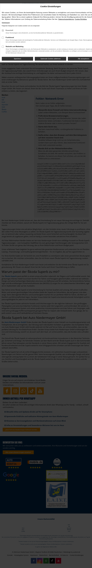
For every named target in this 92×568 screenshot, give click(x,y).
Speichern (17, 59)
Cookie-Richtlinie (81, 19)
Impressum (6, 22)
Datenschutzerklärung (66, 19)
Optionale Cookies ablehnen (51, 59)
